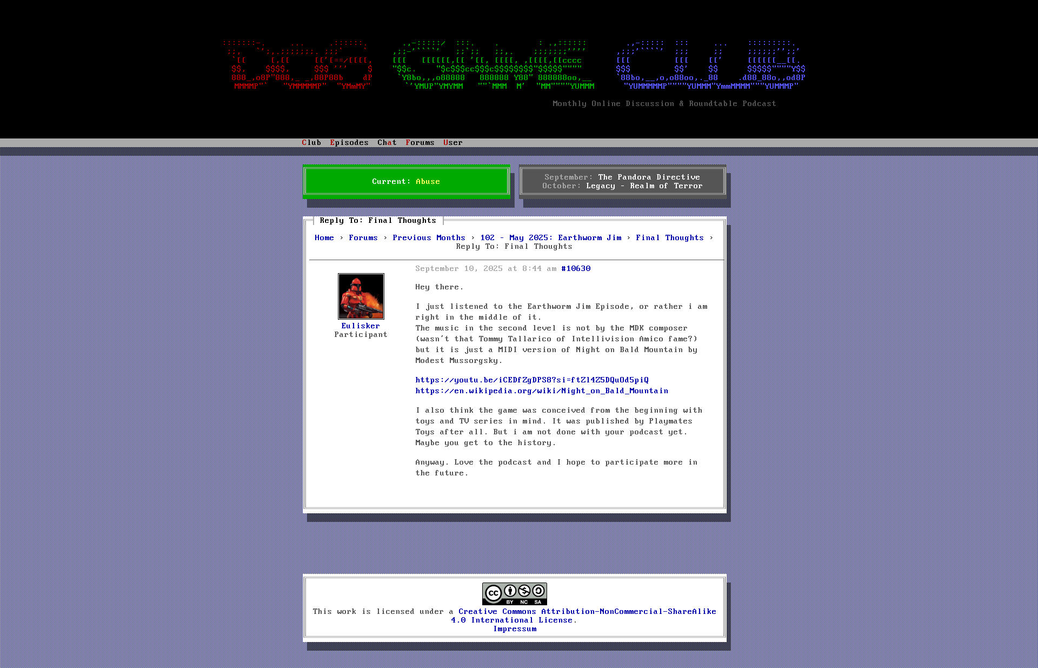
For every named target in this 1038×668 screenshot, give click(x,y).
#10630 (576, 268)
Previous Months (429, 238)
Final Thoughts (670, 238)
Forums (363, 238)
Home (325, 238)
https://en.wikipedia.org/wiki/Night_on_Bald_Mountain (542, 391)
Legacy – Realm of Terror (645, 186)
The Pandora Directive (649, 177)
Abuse (428, 181)
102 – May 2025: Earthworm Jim (551, 238)
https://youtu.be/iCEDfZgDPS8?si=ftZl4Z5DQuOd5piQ (532, 380)
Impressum (515, 629)
